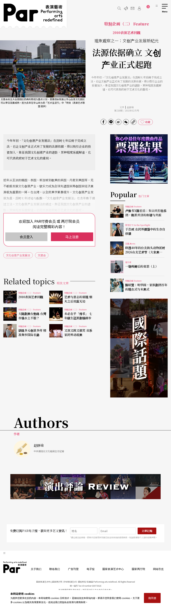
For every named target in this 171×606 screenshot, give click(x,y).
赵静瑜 (130, 107)
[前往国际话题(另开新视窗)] (139, 348)
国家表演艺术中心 (113, 569)
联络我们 (54, 569)
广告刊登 (73, 569)
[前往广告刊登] (126, 8)
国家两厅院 (138, 569)
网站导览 (158, 569)
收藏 (147, 122)
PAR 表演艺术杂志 (15, 567)
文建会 (42, 255)
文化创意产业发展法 (18, 255)
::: (157, 5)
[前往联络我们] (132, 8)
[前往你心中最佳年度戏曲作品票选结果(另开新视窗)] (139, 159)
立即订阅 (147, 531)
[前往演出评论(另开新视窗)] (85, 486)
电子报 (91, 569)
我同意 (152, 598)
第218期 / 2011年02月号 (126, 110)
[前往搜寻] (119, 8)
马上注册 (72, 236)
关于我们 (36, 569)
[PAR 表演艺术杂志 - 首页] (33, 14)
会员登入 (26, 236)
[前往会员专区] (139, 8)
